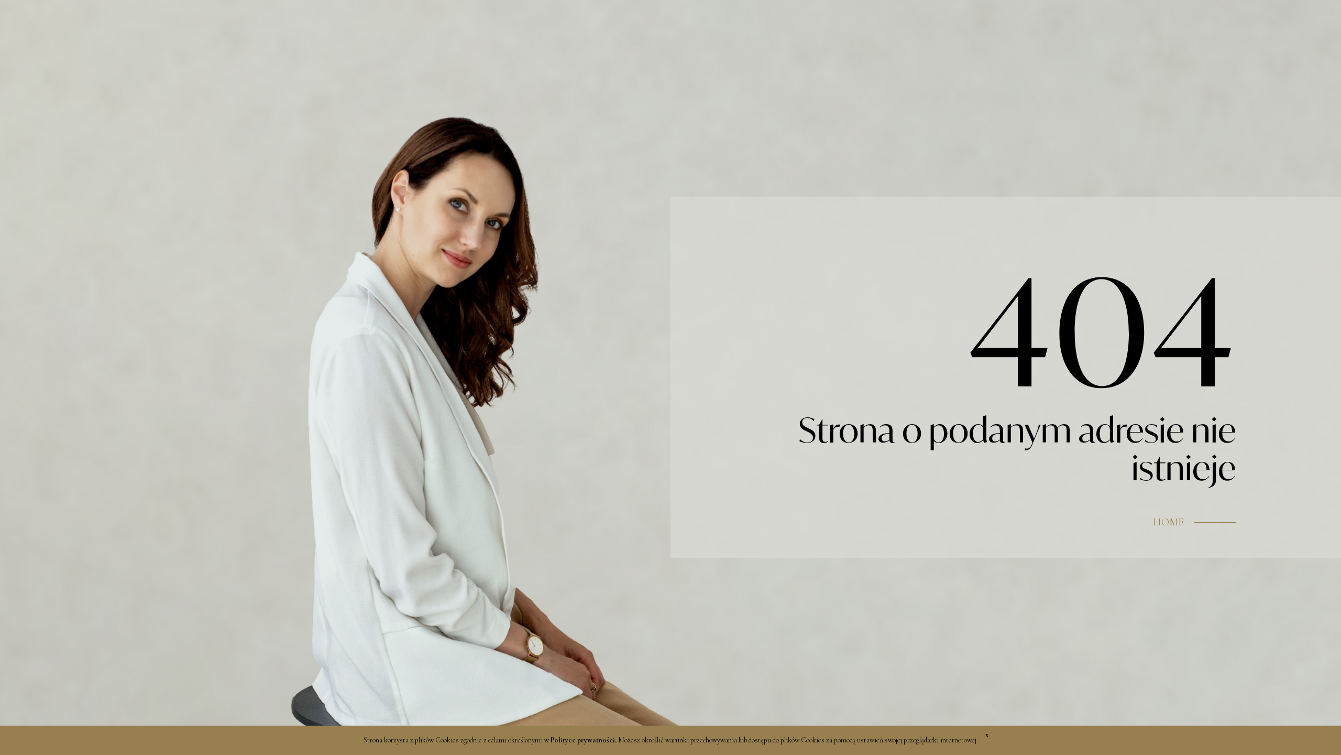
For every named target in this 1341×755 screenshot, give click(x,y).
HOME (1168, 522)
